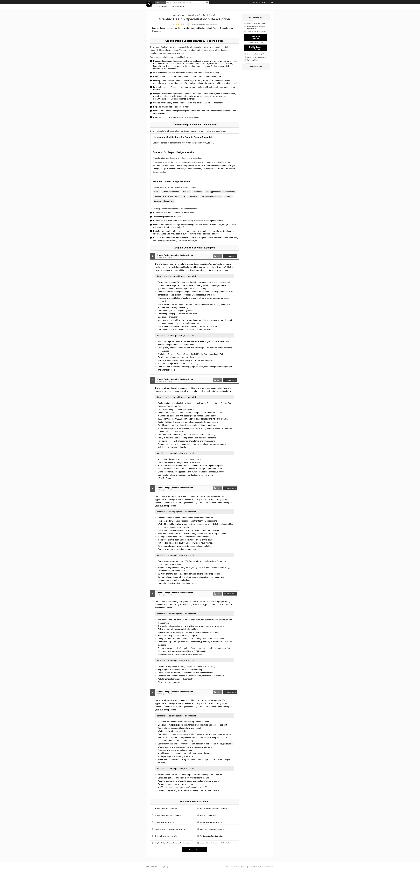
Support (232, 867)
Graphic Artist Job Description (165, 822)
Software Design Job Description (166, 836)
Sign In (270, 2)
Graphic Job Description (208, 815)
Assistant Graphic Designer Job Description (215, 843)
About (227, 867)
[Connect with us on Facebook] (161, 866)
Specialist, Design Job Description (212, 829)
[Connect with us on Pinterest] (164, 866)
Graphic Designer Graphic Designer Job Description (173, 843)
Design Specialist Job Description (211, 822)
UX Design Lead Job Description (211, 836)
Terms (238, 867)
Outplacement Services (267, 867)
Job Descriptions (178, 15)
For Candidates (162, 6)
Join (263, 2)
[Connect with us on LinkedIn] (168, 866)
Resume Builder (254, 867)
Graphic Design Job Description (166, 808)
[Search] (207, 2)
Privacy (243, 867)
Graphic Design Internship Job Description (169, 815)
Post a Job (256, 2)
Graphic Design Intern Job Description (213, 808)
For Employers (177, 6)
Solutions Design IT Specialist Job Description (170, 829)
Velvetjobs (149, 4)
